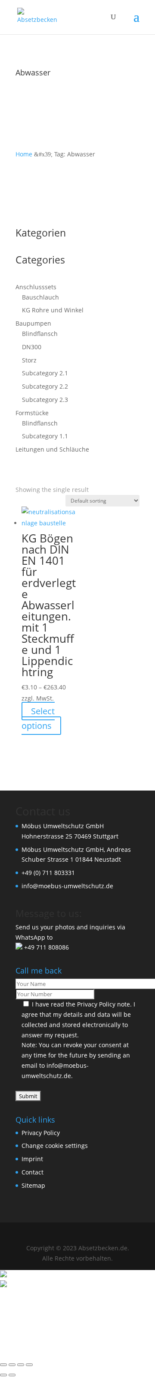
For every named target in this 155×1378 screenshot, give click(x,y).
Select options (38, 718)
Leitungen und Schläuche (52, 449)
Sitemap (33, 1185)
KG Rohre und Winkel (53, 310)
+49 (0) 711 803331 (48, 873)
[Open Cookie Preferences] (64, 1352)
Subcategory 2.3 (45, 399)
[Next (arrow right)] (12, 1375)
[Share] (20, 1364)
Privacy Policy (96, 1004)
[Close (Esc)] (29, 1364)
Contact (32, 1172)
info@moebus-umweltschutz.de (67, 886)
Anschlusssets (36, 287)
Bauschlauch (40, 297)
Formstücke (32, 413)
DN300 (31, 347)
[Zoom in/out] (3, 1364)
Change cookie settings (55, 1145)
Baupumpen (33, 323)
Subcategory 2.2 (45, 386)
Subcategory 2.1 (45, 373)
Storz (29, 360)
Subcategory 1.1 (45, 436)
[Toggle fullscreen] (12, 1364)
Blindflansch (40, 334)
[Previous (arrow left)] (3, 1375)
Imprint (32, 1159)
